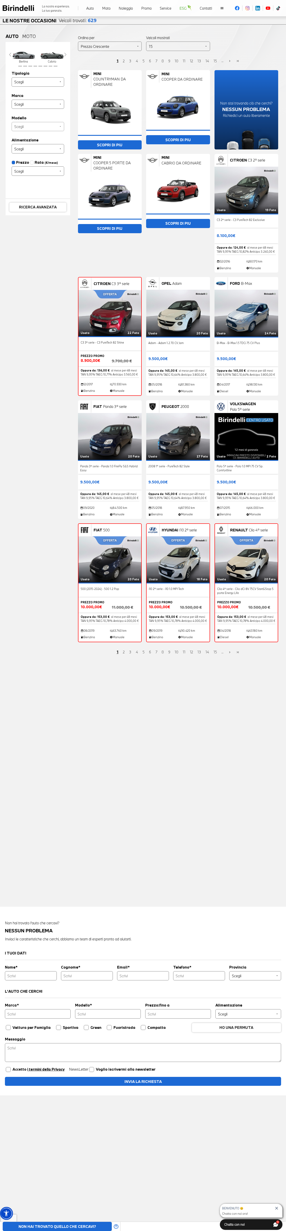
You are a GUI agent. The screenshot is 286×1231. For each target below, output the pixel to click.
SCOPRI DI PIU (109, 145)
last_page (238, 61)
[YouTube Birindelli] (268, 8)
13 (199, 60)
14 (207, 60)
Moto (29, 36)
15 (215, 60)
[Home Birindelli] (18, 8)
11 (184, 60)
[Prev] (10, 54)
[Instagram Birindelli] (247, 8)
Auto (12, 36)
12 (191, 60)
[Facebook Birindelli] (237, 8)
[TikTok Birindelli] (278, 8)
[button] (6, 1213)
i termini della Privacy (46, 1069)
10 (176, 60)
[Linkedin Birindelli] (258, 8)
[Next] (66, 54)
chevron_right (229, 61)
